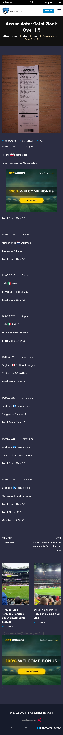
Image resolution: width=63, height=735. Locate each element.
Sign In (48, 11)
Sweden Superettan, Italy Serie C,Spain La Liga (47, 614)
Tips (41, 141)
